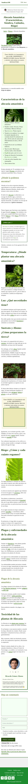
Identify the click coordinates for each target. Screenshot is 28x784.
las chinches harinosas (9, 588)
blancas (8, 216)
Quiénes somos (16, 770)
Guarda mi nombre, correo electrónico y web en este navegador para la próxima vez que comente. (15, 733)
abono (15, 349)
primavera (9, 157)
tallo (9, 549)
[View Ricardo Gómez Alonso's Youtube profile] (16, 672)
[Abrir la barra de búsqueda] (21, 2)
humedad (23, 500)
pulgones (24, 588)
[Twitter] (5, 778)
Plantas (10, 31)
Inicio (5, 31)
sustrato (3, 343)
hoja (15, 238)
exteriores (17, 492)
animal (10, 652)
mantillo (9, 437)
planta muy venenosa (18, 623)
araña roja (5, 590)
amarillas (8, 511)
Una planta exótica (6, 45)
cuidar (12, 315)
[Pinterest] (9, 778)
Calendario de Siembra (9, 772)
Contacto (10, 770)
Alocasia (11, 195)
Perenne (12, 171)
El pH (6, 153)
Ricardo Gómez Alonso (14, 676)
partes (13, 435)
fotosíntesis (20, 321)
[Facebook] (2, 778)
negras (8, 558)
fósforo (20, 392)
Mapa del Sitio (20, 772)
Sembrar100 (5, 2)
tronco (6, 226)
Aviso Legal (20, 775)
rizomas (13, 212)
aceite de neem (18, 603)
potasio (3, 394)
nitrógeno (14, 392)
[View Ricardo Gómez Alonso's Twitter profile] (13, 672)
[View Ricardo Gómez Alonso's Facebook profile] (10, 672)
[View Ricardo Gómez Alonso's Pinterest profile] (18, 672)
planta (10, 131)
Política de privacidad (10, 775)
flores (16, 216)
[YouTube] (12, 778)
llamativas (11, 543)
